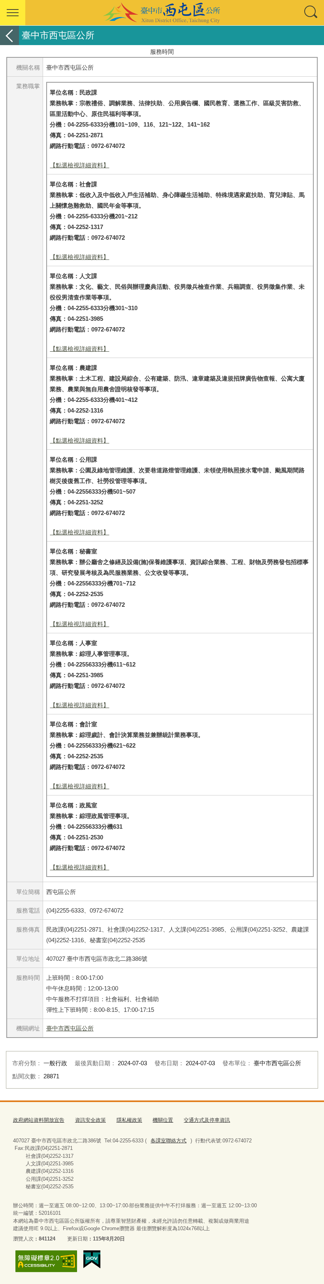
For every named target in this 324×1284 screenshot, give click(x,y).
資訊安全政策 (90, 1120)
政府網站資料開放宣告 (38, 1120)
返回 (9, 35)
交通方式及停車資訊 (207, 1120)
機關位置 (163, 1120)
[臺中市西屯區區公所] (162, 13)
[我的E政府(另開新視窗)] (91, 1259)
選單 (12, 12)
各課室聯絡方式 (168, 1141)
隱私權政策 (129, 1120)
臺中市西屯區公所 (70, 1028)
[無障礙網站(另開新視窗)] (46, 1261)
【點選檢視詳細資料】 (79, 165)
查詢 (311, 12)
